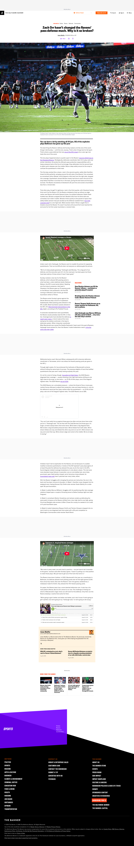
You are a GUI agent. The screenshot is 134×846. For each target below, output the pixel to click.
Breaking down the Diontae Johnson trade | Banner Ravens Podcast (87, 297)
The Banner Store (99, 766)
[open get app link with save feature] (72, 38)
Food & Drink (9, 789)
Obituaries (8, 802)
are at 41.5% (64, 381)
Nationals (71, 23)
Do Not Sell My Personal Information (33, 831)
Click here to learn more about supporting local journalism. (21, 838)
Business (7, 775)
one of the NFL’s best (71, 152)
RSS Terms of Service (118, 829)
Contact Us (52, 759)
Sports (56, 23)
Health (7, 792)
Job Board (8, 799)
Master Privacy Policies (53, 827)
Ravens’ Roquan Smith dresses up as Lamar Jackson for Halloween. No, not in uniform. (87, 305)
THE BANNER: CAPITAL (100, 808)
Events (95, 769)
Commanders (77, 23)
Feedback (52, 779)
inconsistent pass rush (47, 476)
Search (114, 13)
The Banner (96, 759)
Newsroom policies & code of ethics (106, 786)
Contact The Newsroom (57, 769)
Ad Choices (19, 831)
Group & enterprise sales (58, 762)
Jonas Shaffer (61, 35)
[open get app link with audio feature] (69, 38)
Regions (7, 769)
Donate (95, 789)
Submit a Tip (53, 772)
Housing (7, 795)
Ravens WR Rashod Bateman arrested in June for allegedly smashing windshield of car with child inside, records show (80, 653)
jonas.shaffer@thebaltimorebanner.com (50, 633)
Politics (7, 762)
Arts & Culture (10, 772)
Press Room (96, 772)
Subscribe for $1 (101, 13)
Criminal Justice (10, 782)
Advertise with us (67, 9)
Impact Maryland (99, 779)
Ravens (66, 23)
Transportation (10, 809)
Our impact (96, 776)
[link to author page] (41, 643)
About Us (95, 762)
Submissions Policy (9, 831)
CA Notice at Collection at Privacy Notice (58, 831)
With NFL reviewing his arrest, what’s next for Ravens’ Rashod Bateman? (51, 652)
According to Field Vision (70, 375)
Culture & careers (99, 782)
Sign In (122, 13)
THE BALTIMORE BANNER (100, 805)
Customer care (54, 766)
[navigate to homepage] (11, 13)
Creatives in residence (101, 796)
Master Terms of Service (37, 827)
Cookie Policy (107, 829)
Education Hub (10, 785)
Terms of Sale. (21, 833)
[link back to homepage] (12, 820)
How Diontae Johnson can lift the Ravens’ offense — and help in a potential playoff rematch (86, 288)
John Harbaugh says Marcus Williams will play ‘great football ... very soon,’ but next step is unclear (88, 314)
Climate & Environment (13, 779)
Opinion (7, 805)
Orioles (61, 23)
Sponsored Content (100, 792)
